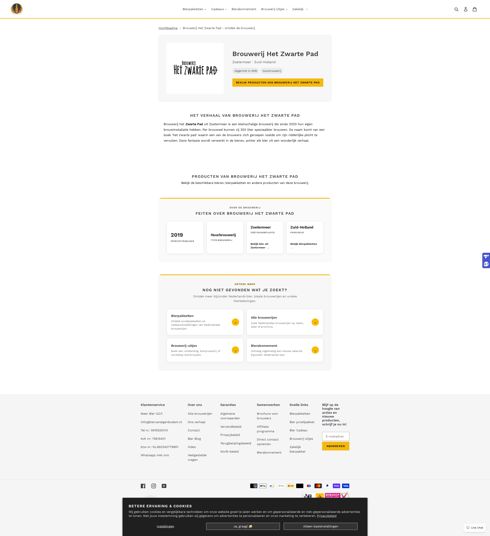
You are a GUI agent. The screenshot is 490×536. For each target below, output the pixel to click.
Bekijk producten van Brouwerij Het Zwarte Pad (277, 82)
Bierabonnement (269, 452)
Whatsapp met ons (155, 455)
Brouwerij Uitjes (301, 439)
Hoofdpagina (167, 28)
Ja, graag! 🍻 (243, 526)
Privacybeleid (326, 516)
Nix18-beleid (229, 451)
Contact (194, 430)
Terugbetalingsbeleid (235, 443)
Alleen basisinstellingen (320, 526)
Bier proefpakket (302, 422)
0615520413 (159, 430)
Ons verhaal (196, 422)
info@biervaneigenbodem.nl (161, 422)
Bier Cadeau (298, 430)
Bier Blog (194, 439)
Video (192, 447)
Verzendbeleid (230, 426)
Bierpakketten (300, 413)
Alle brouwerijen (200, 413)
